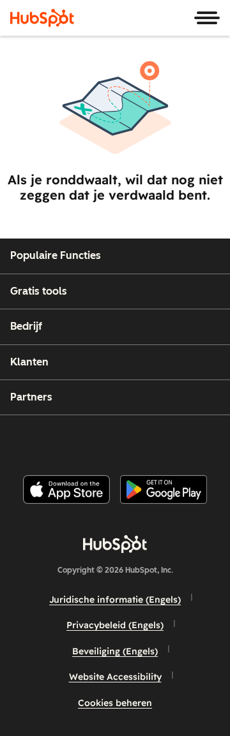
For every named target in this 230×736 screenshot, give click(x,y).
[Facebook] (29, 439)
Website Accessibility (115, 676)
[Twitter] (125, 439)
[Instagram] (60, 439)
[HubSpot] (42, 17)
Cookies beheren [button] (115, 703)
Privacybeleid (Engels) (115, 625)
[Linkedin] (157, 439)
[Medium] (190, 439)
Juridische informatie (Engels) (115, 599)
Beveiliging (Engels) (115, 651)
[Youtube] (92, 439)
